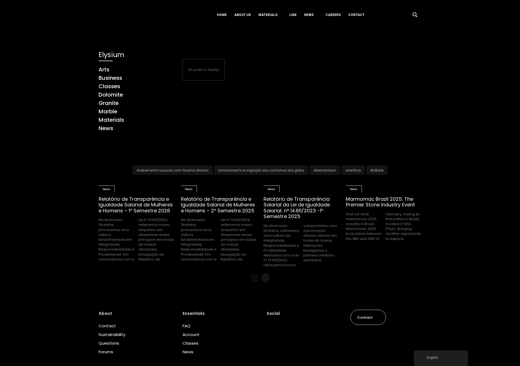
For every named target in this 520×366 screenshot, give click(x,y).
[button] (414, 14)
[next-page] (265, 277)
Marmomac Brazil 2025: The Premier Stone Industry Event (380, 202)
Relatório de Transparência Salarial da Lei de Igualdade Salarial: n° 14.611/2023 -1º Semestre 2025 (297, 208)
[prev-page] (255, 277)
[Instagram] (270, 327)
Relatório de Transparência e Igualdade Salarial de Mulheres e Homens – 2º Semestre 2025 (218, 205)
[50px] (132, 14)
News (106, 189)
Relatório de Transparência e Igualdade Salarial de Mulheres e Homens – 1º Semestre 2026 (136, 205)
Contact (107, 326)
